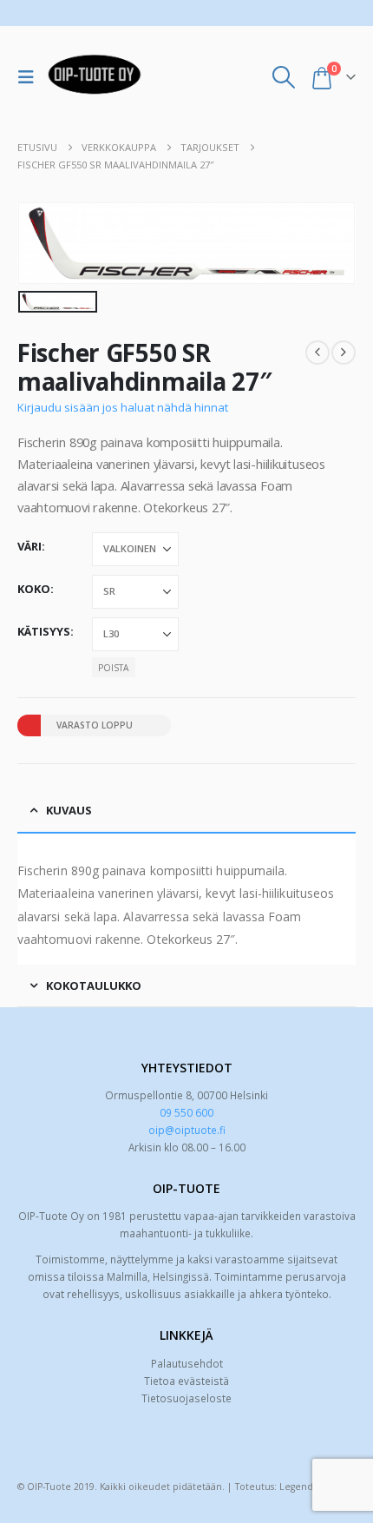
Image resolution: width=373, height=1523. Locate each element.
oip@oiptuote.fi (187, 1130)
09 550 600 (186, 1112)
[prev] (317, 352)
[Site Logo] (94, 77)
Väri (29, 546)
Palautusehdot (187, 1363)
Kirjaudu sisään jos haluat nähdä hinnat (122, 407)
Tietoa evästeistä (186, 1381)
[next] (343, 352)
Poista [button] (113, 668)
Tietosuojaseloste (186, 1398)
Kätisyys (43, 631)
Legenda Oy (306, 1486)
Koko (33, 589)
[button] (30, 77)
